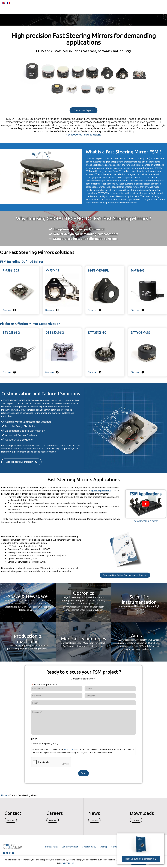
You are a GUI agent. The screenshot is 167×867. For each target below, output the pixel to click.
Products (47, 10)
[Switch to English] (3, 3)
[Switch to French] (8, 3)
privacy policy (67, 862)
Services (111, 10)
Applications (96, 10)
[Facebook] (4, 853)
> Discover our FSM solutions (83, 134)
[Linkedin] (7, 853)
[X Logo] (9, 853)
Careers (161, 10)
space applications (101, 490)
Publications (135, 10)
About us (148, 10)
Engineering (62, 10)
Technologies (78, 10)
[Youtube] (12, 853)
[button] (145, 3)
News (122, 10)
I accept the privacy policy (45, 743)
